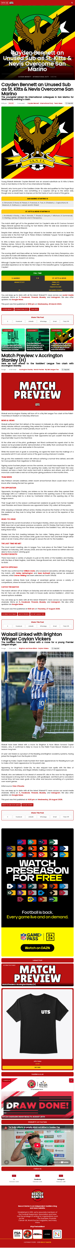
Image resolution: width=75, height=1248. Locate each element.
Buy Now (37, 1067)
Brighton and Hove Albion (28, 648)
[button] (72, 2)
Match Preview (39, 370)
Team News (58, 103)
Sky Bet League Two (52, 370)
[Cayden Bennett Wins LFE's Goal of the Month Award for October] (13, 340)
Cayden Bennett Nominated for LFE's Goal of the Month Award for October (35, 346)
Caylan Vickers (43, 648)
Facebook (25, 297)
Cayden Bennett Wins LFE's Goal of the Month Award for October (12, 347)
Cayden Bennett (24, 77)
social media (68, 295)
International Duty (41, 77)
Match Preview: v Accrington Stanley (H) (19, 984)
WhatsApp (43, 321)
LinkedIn (31, 321)
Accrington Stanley (26, 370)
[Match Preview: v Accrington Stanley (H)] (37, 974)
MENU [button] (3, 3)
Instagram (55, 297)
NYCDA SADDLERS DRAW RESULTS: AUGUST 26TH (23, 1117)
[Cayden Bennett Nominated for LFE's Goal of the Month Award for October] (37, 340)
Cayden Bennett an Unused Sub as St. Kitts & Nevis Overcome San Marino (37, 61)
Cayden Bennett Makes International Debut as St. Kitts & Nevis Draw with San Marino (61, 346)
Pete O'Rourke (18, 786)
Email (55, 321)
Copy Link (66, 321)
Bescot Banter (46, 1242)
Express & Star (30, 1218)
